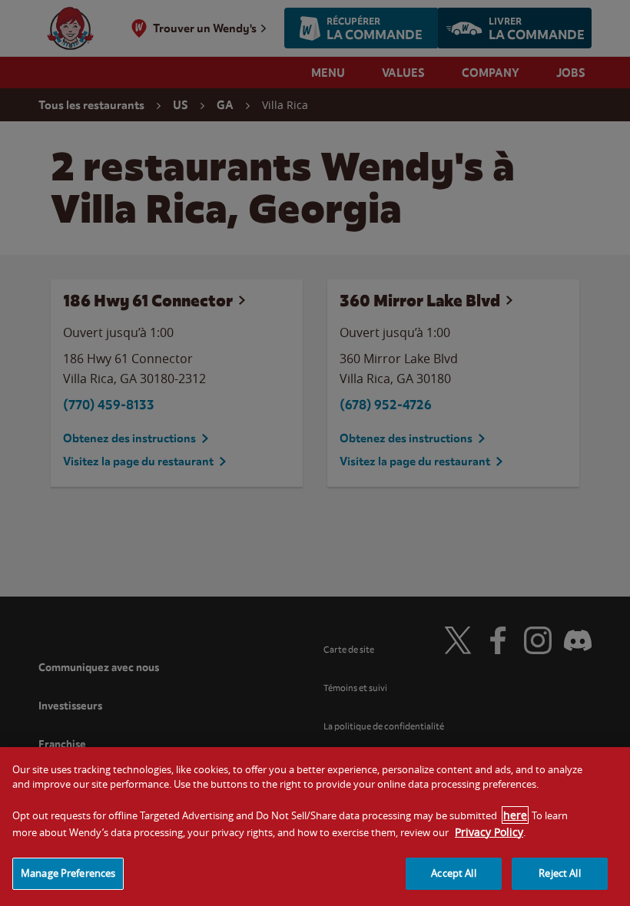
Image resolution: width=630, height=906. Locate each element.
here (515, 815)
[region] (315, 826)
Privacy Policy (489, 832)
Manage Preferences (68, 873)
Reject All (559, 873)
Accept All (453, 873)
